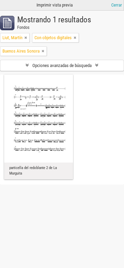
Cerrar (116, 5)
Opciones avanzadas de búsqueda (62, 65)
